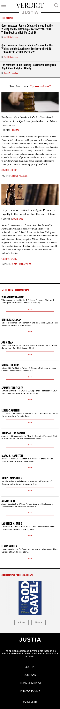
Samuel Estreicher (12, 387)
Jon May (15, 130)
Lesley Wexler (9, 546)
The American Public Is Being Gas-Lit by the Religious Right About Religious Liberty (28, 67)
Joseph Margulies (11, 478)
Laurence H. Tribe (11, 523)
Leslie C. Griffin (10, 410)
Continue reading (9, 170)
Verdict (30, 5)
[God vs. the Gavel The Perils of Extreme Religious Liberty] (30, 598)
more (30, 309)
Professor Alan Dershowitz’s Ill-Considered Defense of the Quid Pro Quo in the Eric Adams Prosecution (29, 121)
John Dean (7, 342)
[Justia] (30, 639)
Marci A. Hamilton (11, 73)
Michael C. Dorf (10, 365)
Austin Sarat (18, 219)
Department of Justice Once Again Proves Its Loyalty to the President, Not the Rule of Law (28, 212)
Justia (30, 12)
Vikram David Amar (12, 297)
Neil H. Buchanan (11, 37)
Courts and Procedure (20, 264)
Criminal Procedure (19, 176)
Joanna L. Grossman (13, 433)
